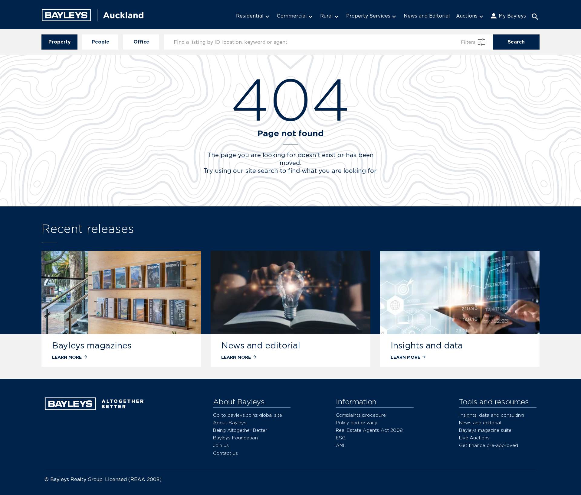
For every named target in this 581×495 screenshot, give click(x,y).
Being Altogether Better (240, 430)
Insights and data (427, 345)
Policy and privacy (356, 422)
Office (141, 42)
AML (341, 445)
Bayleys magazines (92, 345)
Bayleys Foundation (235, 438)
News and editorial (260, 345)
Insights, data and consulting (491, 415)
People (100, 42)
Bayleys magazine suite (485, 430)
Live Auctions (474, 438)
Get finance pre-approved (488, 445)
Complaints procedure (361, 415)
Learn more (67, 357)
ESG (341, 438)
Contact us (225, 453)
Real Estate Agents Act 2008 (369, 430)
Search (516, 42)
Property (59, 42)
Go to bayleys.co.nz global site (247, 415)
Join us (221, 445)
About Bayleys (229, 422)
